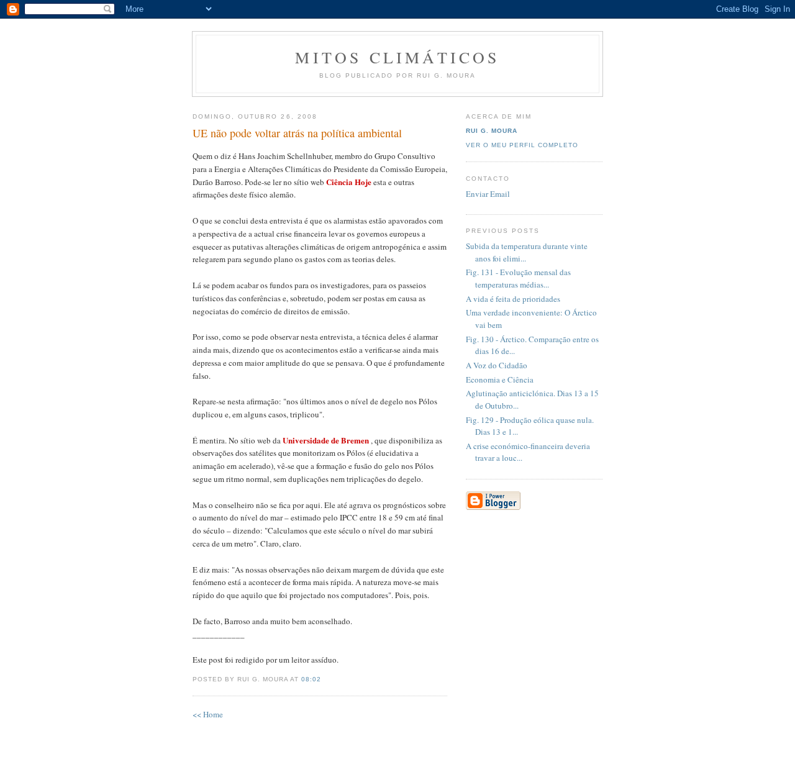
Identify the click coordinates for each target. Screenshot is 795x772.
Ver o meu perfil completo (522, 145)
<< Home (208, 714)
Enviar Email (488, 193)
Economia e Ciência (500, 379)
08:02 (311, 679)
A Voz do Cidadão (496, 365)
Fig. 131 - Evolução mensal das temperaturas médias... (518, 278)
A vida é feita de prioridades (513, 298)
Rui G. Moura (491, 130)
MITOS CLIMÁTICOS (397, 57)
